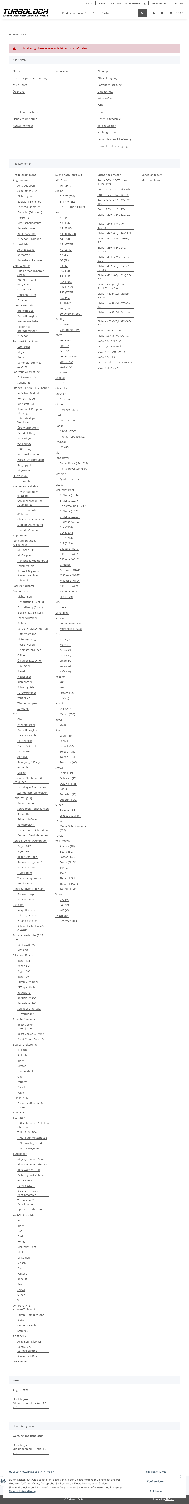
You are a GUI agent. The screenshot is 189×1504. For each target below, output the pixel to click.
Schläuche (23, 580)
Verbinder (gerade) (29, 878)
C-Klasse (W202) (69, 511)
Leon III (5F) (67, 746)
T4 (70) (64, 867)
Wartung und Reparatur (28, 1436)
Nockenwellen (26, 644)
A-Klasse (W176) (69, 495)
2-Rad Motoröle (26, 735)
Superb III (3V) (68, 799)
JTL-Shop (169, 1499)
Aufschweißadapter (29, 393)
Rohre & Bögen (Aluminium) (30, 840)
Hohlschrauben (26, 398)
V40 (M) (64, 910)
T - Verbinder (25, 1014)
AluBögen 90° (25, 550)
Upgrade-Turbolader (30, 1209)
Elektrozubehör (26, 377)
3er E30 (64, 351)
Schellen (18, 904)
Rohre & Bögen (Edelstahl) (29, 888)
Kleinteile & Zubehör (25, 486)
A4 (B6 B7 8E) (68, 233)
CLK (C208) (66, 527)
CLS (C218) (66, 538)
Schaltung (23, 382)
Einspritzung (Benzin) (30, 602)
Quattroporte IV (69, 479)
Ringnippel (24, 465)
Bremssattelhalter (28, 321)
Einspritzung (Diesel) (30, 607)
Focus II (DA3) (68, 420)
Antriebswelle (25, 249)
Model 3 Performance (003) (73, 828)
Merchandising (151, 180)
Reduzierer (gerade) (29, 862)
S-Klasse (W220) (69, 586)
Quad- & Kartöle (27, 746)
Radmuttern (24, 814)
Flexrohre (23, 217)
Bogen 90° (23, 976)
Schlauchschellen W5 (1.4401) (30, 928)
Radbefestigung (22, 798)
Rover (58, 719)
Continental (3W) (70, 329)
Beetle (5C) (66, 851)
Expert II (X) (67, 693)
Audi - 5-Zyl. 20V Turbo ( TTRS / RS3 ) (112, 182)
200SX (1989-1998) (71, 623)
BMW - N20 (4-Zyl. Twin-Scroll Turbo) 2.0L (112, 286)
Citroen (21, 1066)
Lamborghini (25, 1071)
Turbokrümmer (26, 692)
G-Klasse (65, 564)
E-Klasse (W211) (69, 554)
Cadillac (60, 377)
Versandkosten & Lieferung (114, 139)
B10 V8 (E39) (67, 196)
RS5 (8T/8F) (66, 292)
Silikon (21, 1320)
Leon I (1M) (66, 735)
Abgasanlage (21, 180)
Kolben (21, 623)
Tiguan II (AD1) (69, 883)
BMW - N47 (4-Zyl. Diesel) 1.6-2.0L (113, 295)
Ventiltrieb (23, 698)
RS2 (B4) (65, 271)
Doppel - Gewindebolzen (32, 835)
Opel (20, 1076)
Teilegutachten (107, 125)
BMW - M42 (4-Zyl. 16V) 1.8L (115, 233)
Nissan (21, 1263)
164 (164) (65, 185)
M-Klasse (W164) (70, 580)
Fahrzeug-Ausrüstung (26, 372)
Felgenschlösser (27, 819)
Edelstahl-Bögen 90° (29, 201)
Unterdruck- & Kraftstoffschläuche (25, 1307)
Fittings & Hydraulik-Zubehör (31, 388)
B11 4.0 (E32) (67, 201)
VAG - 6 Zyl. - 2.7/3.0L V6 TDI (115, 362)
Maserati (60, 474)
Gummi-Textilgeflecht (30, 1315)
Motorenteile (21, 591)
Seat (20, 1284)
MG (57, 602)
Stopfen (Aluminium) (30, 524)
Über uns (177, 3)
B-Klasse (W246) (69, 500)
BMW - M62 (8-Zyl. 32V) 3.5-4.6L (114, 277)
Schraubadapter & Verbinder (28, 420)
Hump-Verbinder (27, 982)
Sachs (21, 357)
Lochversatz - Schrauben (32, 830)
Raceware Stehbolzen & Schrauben (27, 780)
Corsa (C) (65, 650)
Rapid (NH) (66, 789)
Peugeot (22, 1082)
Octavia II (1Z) (68, 778)
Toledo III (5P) (68, 757)
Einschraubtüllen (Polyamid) (28, 512)
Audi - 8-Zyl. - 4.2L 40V (111, 209)
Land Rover (62, 458)
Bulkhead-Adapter (28, 454)
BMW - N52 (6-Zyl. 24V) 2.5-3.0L (114, 304)
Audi (20, 1220)
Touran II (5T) (68, 889)
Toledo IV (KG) (68, 762)
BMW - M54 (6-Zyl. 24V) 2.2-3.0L (114, 258)
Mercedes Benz (64, 490)
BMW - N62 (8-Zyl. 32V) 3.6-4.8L (114, 323)
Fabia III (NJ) (67, 773)
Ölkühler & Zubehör (29, 660)
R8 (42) (64, 265)
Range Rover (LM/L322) (74, 463)
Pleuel (21, 671)
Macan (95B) (67, 714)
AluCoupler (24, 555)
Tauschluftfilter (26, 294)
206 (62, 682)
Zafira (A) (65, 666)
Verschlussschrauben (30, 459)
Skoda (21, 1289)
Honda (21, 1241)
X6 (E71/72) (66, 367)
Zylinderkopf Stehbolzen (32, 792)
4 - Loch (22, 1050)
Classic (21, 719)
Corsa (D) (65, 655)
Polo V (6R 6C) (68, 862)
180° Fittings (25, 449)
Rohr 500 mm (25, 899)
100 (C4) (65, 308)
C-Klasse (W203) (69, 516)
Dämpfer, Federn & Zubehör (29, 364)
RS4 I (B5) (65, 276)
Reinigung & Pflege (29, 762)
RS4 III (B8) (66, 287)
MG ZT (64, 607)
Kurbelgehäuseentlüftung (33, 628)
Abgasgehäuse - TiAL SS (32, 1164)
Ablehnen (156, 1491)
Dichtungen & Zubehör (31, 1175)
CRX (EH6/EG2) (68, 431)
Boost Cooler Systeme (30, 1034)
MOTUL (17, 714)
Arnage (64, 324)
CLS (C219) (66, 543)
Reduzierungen (26, 228)
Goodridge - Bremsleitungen (27, 328)
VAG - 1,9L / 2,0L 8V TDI (112, 352)
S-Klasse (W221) (69, 591)
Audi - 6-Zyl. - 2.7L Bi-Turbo (114, 189)
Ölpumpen (24, 666)
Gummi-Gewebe (27, 1325)
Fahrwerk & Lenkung (25, 341)
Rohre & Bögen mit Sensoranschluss (29, 573)
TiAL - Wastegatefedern (31, 1143)
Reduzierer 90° (26, 1003)
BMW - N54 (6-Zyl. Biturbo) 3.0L (114, 314)
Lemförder (23, 346)
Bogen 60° (23, 971)
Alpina (59, 191)
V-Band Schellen (27, 921)
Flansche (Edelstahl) (29, 212)
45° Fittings (24, 438)
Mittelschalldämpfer (29, 223)
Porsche (22, 1087)
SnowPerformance (24, 1019)
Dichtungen (24, 196)
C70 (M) (64, 899)
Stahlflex (22, 1331)
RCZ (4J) (64, 698)
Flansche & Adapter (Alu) (32, 560)
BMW (20, 1060)
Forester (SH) (67, 810)
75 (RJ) (63, 725)
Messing (22, 950)
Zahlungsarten (107, 132)
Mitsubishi (23, 1257)
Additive (22, 756)
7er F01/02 (66, 361)
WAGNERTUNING (23, 1215)
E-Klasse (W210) (69, 548)
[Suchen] (142, 13)
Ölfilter (21, 655)
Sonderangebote (152, 175)
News (102, 3)
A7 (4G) (64, 255)
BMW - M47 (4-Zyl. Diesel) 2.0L (113, 240)
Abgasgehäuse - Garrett (32, 1159)
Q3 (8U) (64, 260)
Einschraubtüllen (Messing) (28, 493)
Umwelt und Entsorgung (113, 146)
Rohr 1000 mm (26, 233)
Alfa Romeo (62, 180)
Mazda (59, 484)
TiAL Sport (19, 1118)
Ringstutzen (24, 470)
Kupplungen (20, 535)
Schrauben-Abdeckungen (33, 808)
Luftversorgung (26, 634)
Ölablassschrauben (29, 650)
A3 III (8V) (65, 223)
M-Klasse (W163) (70, 575)
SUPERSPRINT (21, 1098)
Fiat (19, 1231)
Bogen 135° (24, 960)
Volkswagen (62, 841)
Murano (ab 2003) (71, 628)
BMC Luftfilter (21, 265)
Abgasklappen (26, 185)
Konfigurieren (155, 1481)
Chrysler (60, 394)
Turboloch (23, 481)
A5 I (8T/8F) (66, 244)
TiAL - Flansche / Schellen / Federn (33, 1125)
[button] (154, 13)
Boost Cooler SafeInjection (25, 1026)
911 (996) (65, 709)
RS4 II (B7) (66, 281)
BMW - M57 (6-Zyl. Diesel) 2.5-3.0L (113, 268)
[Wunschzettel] (162, 13)
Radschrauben (26, 803)
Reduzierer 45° (26, 998)
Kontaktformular (23, 125)
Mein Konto (159, 3)
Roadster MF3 (68, 921)
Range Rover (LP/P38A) (73, 468)
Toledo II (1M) (68, 751)
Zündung (23, 708)
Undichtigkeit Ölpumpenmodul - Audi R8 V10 (29, 1403)
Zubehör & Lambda (29, 239)
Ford (20, 1236)
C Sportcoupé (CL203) (73, 506)
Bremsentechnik (23, 305)
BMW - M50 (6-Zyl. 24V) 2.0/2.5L (112, 249)
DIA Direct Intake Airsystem (27, 282)
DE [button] (88, 3)
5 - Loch (22, 1055)
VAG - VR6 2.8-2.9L (109, 368)
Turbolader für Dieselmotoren (26, 1202)
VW (19, 1300)
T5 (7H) (64, 873)
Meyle (21, 352)
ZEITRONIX (19, 1336)
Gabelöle (22, 767)
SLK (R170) (66, 596)
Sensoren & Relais (28, 1356)
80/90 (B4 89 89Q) (70, 313)
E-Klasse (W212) (69, 559)
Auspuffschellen (27, 191)
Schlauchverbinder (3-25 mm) (28, 937)
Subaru (21, 1295)
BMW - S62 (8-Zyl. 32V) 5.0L (114, 336)
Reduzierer (24, 992)
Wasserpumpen (27, 703)
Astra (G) (65, 639)
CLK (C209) (66, 532)
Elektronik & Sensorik (30, 612)
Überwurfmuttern (28, 427)
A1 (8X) (64, 217)
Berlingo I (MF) (69, 410)
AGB (100, 105)
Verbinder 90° (26, 883)
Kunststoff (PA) (26, 944)
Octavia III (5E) (68, 783)
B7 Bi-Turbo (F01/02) (72, 207)
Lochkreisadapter (23, 586)
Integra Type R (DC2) (72, 436)
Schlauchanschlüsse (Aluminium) (29, 503)
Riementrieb (25, 682)
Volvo (20, 1092)
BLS (62, 383)
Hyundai (60, 442)
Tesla (58, 821)
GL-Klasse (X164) (70, 570)
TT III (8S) (65, 303)
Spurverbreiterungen (26, 1044)
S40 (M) (64, 905)
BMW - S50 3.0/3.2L (109, 330)
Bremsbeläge (25, 310)
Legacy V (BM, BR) (70, 815)
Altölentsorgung (107, 78)
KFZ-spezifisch (26, 987)
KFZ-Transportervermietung (128, 3)
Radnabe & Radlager (30, 260)
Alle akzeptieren (156, 1471)
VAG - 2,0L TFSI (107, 357)
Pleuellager (24, 676)
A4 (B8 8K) (66, 239)
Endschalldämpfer (28, 207)
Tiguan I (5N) (67, 878)
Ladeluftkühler (26, 566)
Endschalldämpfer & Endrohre (30, 1105)
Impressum (62, 71)
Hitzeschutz (20, 475)
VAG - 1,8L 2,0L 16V (109, 341)
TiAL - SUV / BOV (27, 1132)
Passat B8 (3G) (68, 857)
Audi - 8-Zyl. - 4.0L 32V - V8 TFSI (114, 202)
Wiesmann (61, 915)
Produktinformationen (26, 112)
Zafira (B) (65, 671)
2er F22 (64, 345)
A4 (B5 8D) (66, 228)
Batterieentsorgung (110, 85)
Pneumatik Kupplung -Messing (31, 411)
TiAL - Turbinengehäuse (32, 1137)
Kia (57, 452)
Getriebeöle (24, 740)
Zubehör (22, 300)
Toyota (59, 835)
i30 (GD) (64, 447)
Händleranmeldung (25, 119)
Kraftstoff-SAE (26, 404)
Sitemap (103, 71)
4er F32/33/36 (68, 356)
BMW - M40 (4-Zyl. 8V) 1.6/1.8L (111, 225)
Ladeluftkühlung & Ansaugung (24, 542)
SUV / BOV (19, 1112)
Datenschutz (105, 91)
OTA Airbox (24, 289)
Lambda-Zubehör (28, 530)
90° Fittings (24, 443)
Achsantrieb (20, 244)
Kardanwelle (25, 255)
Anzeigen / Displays (29, 1341)
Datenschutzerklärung (22, 1491)
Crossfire (65, 399)
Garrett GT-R (25, 1180)
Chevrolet (61, 388)
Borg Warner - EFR (28, 1169)
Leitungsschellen (27, 915)
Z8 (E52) (64, 372)
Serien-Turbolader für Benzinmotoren (30, 1193)
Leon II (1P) (66, 741)
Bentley (60, 319)
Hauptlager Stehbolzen (31, 787)
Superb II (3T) (68, 794)
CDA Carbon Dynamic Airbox (30, 273)
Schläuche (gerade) (29, 1008)
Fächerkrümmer (27, 618)
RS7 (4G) (65, 297)
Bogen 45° (23, 966)
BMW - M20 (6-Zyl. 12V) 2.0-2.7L (114, 216)
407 (62, 687)
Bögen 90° (23, 851)
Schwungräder (26, 687)
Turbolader (20, 1153)
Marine (21, 772)
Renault (22, 1279)
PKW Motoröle (26, 724)
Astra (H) (65, 644)
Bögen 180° (24, 846)
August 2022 (20, 1390)
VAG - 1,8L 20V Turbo (110, 346)
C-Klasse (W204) (69, 522)
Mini (20, 1252)
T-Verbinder (24, 872)
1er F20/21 (66, 340)
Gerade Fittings (26, 433)
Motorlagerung (26, 639)
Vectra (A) (65, 661)
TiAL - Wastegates (28, 1148)
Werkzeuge (20, 1361)
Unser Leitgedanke (109, 119)
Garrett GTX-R (25, 1185)
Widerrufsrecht (107, 98)
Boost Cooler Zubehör (30, 1039)
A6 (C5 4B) (66, 249)
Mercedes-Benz (27, 1247)
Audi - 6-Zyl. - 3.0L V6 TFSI (113, 194)
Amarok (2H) (67, 846)
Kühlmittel (23, 751)
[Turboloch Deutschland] (26, 13)
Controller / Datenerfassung (27, 1348)
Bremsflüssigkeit (27, 316)
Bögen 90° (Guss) (27, 856)
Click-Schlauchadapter (31, 519)
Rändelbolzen (25, 824)
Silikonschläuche (23, 955)
